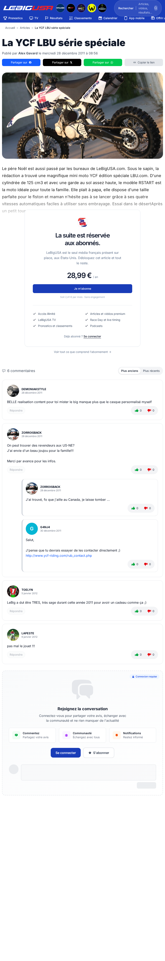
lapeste (28, 633)
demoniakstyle (34, 389)
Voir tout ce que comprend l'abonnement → (82, 352)
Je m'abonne (82, 288)
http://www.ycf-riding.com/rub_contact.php (59, 556)
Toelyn (27, 589)
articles (25, 27)
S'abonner (101, 753)
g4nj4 (45, 527)
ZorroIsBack (32, 432)
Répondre (16, 410)
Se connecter (92, 336)
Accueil (10, 27)
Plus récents (151, 370)
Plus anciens (129, 370)
